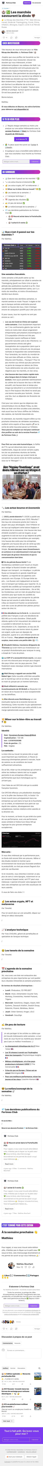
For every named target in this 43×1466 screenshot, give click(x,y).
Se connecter (36, 3)
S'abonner (27, 3)
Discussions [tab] (21, 1368)
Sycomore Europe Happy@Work (22, 735)
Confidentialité (11, 1452)
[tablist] (12, 1343)
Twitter (33, 145)
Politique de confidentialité (31, 1314)
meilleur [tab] (5, 1368)
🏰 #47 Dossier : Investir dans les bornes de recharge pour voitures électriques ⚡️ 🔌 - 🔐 (15, 1391)
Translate (6, 8)
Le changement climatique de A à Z (20, 1046)
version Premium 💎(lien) (15, 131)
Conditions (21, 1452)
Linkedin (8, 147)
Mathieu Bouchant (12, 31)
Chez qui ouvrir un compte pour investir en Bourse (16, 1410)
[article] (21, 1379)
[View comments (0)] (11, 38)
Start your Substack (15, 1457)
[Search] (39, 1368)
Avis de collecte (31, 1452)
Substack (7, 1462)
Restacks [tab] (17, 1343)
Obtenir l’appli (31, 1457)
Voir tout (6, 1421)
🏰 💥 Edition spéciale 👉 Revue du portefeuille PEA (16, 1375)
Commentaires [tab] (7, 1343)
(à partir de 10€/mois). (14, 134)
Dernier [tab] (13, 1368)
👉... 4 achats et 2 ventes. (10, 1379)
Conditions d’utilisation (31, 1310)
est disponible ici (21, 109)
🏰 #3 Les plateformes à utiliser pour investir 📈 (15, 1405)
